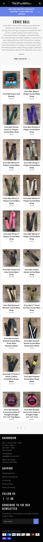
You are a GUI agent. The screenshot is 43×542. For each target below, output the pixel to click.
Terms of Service (8, 487)
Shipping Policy (8, 473)
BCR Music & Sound (14, 531)
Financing (6, 480)
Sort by (21, 54)
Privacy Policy (7, 484)
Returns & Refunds (10, 477)
